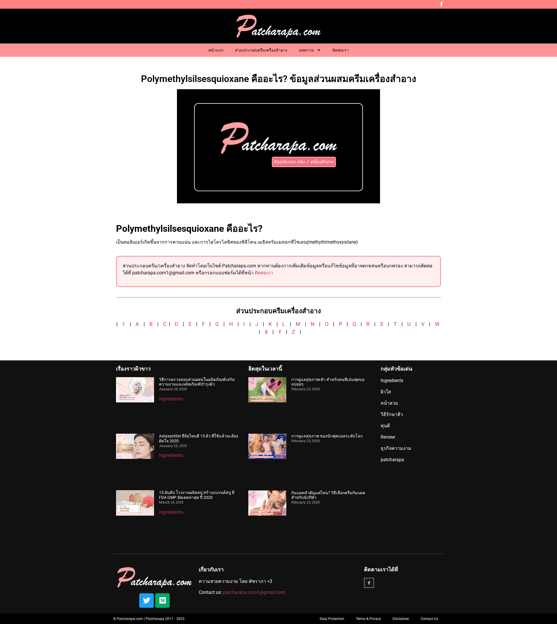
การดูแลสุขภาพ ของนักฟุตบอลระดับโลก (327, 436)
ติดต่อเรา (340, 50)
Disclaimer (401, 619)
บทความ (306, 50)
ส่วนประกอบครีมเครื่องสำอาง (261, 50)
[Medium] (162, 600)
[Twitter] (146, 600)
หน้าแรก (215, 50)
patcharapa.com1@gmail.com (254, 592)
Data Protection (332, 619)
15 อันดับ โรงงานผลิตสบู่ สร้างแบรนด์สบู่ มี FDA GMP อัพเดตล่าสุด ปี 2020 (196, 495)
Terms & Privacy (368, 619)
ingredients (171, 399)
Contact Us (429, 619)
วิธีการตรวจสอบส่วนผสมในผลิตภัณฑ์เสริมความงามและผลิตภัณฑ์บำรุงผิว (197, 382)
